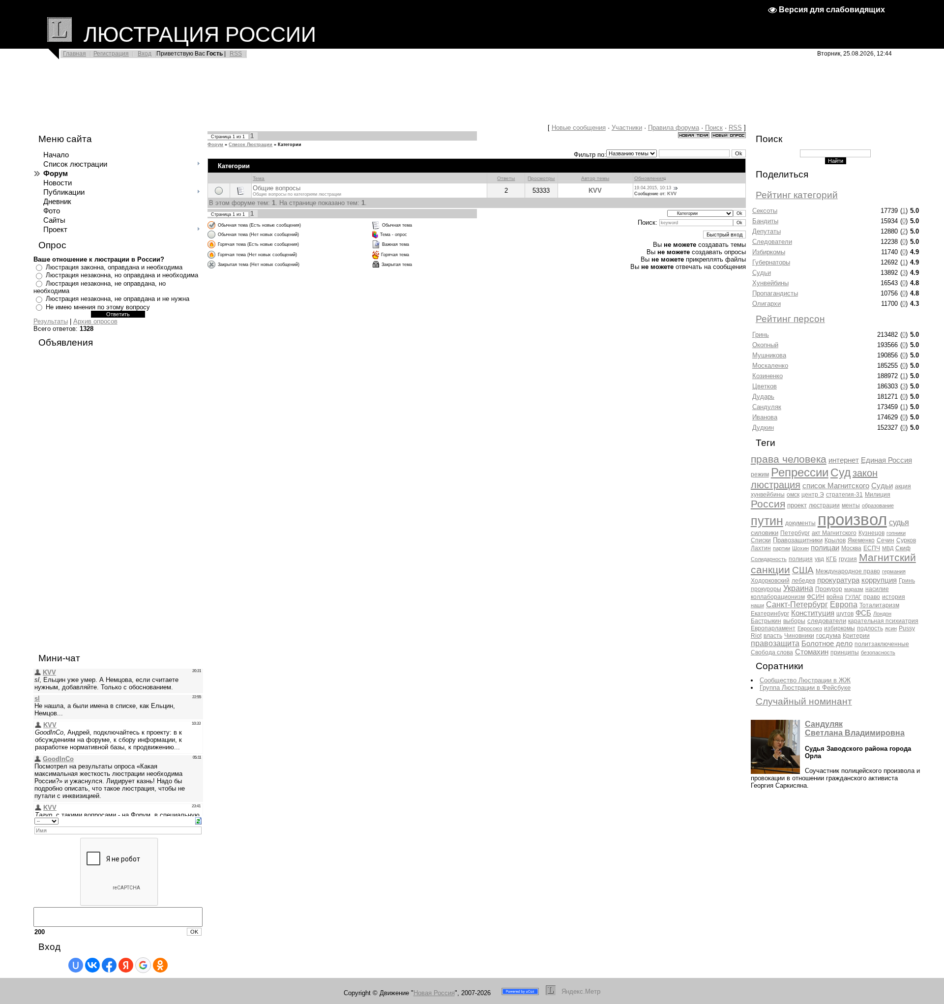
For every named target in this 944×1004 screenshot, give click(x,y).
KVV (595, 190)
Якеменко (861, 540)
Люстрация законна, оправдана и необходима (114, 267)
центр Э (812, 494)
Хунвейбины (770, 283)
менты (851, 505)
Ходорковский (770, 580)
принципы (844, 652)
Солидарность (769, 559)
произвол (852, 519)
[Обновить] (198, 820)
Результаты (50, 321)
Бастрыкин (766, 621)
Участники (627, 127)
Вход (144, 53)
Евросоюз (809, 628)
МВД (887, 548)
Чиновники (799, 635)
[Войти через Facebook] (109, 965)
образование (878, 505)
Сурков (906, 540)
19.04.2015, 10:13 (652, 187)
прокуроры (766, 589)
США (803, 570)
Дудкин (763, 427)
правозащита (775, 643)
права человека (788, 459)
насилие (877, 589)
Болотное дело (827, 644)
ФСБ (863, 613)
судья (899, 522)
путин (767, 521)
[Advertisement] (241, 94)
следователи (826, 620)
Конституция (812, 613)
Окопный (765, 345)
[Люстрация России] (551, 993)
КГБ (831, 559)
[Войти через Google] (143, 965)
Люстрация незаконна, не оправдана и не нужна (117, 298)
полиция (801, 559)
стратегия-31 (844, 494)
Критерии (856, 635)
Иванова (764, 417)
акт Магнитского (834, 533)
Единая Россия (886, 460)
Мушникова (769, 355)
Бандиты (765, 221)
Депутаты (766, 231)
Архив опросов (95, 321)
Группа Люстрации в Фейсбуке (805, 687)
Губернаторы (771, 262)
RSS (236, 53)
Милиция (877, 494)
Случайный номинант (804, 701)
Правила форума (673, 127)
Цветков (764, 386)
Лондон (882, 614)
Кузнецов (871, 533)
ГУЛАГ (853, 597)
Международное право (848, 571)
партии (781, 548)
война (834, 596)
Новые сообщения (579, 127)
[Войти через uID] (75, 965)
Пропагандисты (775, 293)
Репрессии (799, 472)
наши (757, 605)
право (871, 596)
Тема (259, 178)
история (893, 596)
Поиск (714, 127)
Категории (289, 144)
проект (797, 505)
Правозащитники (798, 540)
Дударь (763, 396)
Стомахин (811, 652)
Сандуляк (766, 407)
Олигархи (766, 303)
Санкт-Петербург (797, 604)
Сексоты (764, 210)
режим (760, 474)
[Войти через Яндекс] (125, 965)
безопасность (878, 652)
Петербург (795, 533)
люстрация (775, 484)
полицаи (825, 548)
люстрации (824, 505)
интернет (843, 460)
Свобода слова (772, 652)
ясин (891, 628)
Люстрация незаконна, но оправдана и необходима (122, 275)
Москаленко (770, 365)
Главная (74, 53)
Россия (768, 504)
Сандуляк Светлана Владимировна (855, 728)
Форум (215, 144)
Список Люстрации (250, 144)
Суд (840, 472)
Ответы (506, 178)
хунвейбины (768, 494)
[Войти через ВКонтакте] (92, 965)
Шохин (800, 548)
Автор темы (595, 178)
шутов (845, 613)
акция (903, 486)
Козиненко (767, 376)
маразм (853, 589)
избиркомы (839, 628)
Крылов (835, 540)
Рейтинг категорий (797, 195)
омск (793, 494)
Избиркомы (768, 252)
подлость (870, 628)
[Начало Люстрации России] (59, 34)
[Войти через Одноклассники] (160, 965)
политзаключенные (882, 644)
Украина (798, 588)
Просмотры (541, 178)
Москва (851, 548)
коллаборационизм (778, 596)
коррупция (879, 580)
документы (800, 523)
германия (894, 571)
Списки (761, 540)
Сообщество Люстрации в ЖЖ (805, 680)
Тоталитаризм (879, 605)
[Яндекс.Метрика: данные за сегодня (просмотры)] (581, 991)
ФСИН (816, 596)
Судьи (761, 272)
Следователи (772, 241)
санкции (770, 570)
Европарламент (773, 628)
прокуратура (838, 580)
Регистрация (111, 53)
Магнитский (887, 557)
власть (773, 635)
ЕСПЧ (871, 548)
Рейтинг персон (790, 319)
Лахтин (761, 548)
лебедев (803, 580)
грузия (848, 559)
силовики (764, 532)
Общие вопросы (276, 188)
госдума (828, 635)
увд (819, 559)
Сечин (885, 540)
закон (865, 473)
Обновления (649, 178)
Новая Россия (434, 993)
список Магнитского (835, 486)
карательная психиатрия (883, 621)
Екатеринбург (770, 613)
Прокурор (828, 589)
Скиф (903, 548)
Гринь (760, 334)
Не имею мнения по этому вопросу (98, 307)
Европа (843, 604)
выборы (794, 621)
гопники (896, 533)
